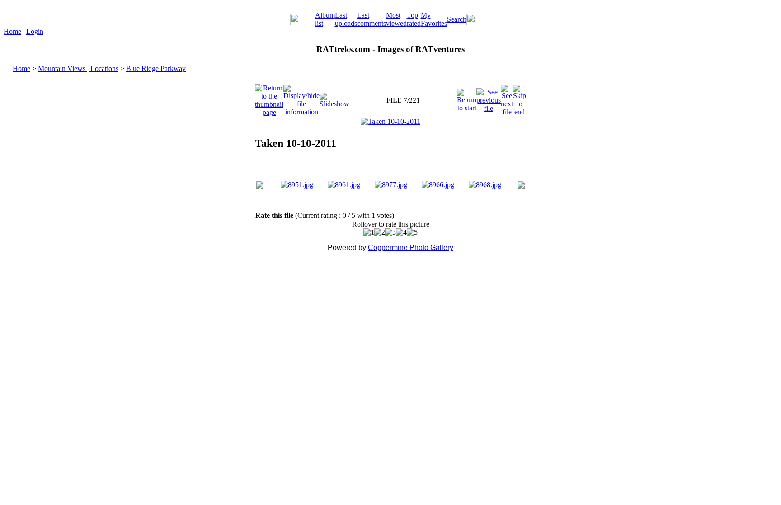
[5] (412, 232)
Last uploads (346, 19)
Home (12, 31)
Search (456, 19)
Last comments (371, 19)
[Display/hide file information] (301, 98)
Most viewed (396, 19)
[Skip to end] (519, 98)
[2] (379, 232)
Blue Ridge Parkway (156, 68)
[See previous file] (488, 98)
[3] (390, 232)
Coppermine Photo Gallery (410, 247)
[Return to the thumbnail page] (269, 98)
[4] (401, 232)
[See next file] (507, 98)
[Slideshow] (334, 98)
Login (34, 31)
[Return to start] (466, 98)
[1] (368, 232)
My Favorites (434, 19)
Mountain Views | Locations (78, 68)
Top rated (414, 19)
